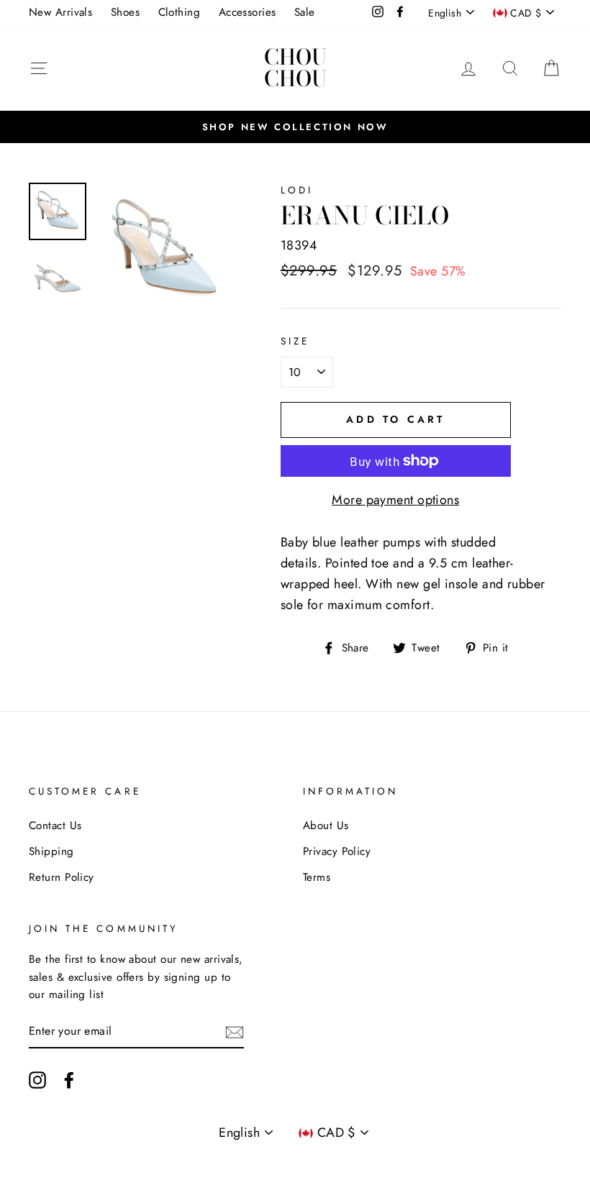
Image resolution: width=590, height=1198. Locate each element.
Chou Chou (295, 67)
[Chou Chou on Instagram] (37, 1079)
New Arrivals (60, 12)
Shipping (51, 851)
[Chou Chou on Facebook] (69, 1079)
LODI (297, 190)
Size (295, 341)
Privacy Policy (337, 851)
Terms (316, 877)
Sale (304, 12)
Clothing (179, 12)
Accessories (247, 12)
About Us (326, 825)
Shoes (125, 12)
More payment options (395, 499)
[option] (295, 126)
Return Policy (61, 877)
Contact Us (55, 825)
